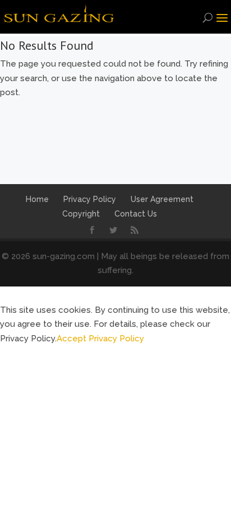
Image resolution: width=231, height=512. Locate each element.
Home (37, 199)
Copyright (81, 213)
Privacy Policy (89, 199)
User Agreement (162, 199)
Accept (71, 338)
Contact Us (135, 213)
